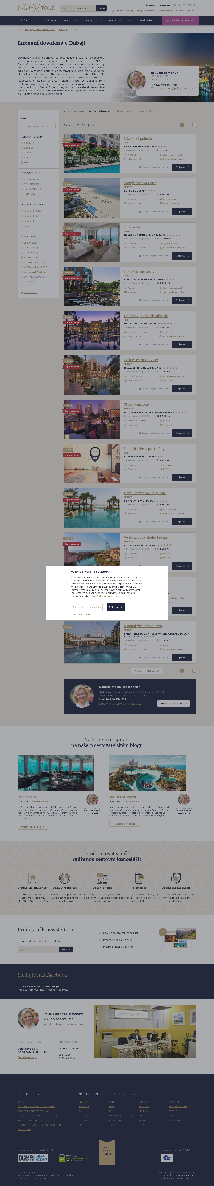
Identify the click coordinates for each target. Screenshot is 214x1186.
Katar (112, 1125)
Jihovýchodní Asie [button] (145, 22)
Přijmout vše (116, 607)
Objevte (180, 167)
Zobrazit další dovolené (147, 671)
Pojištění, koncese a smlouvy (35, 1111)
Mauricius (145, 1120)
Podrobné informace (107, 596)
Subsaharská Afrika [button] (115, 22)
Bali (81, 1111)
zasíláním (42, 941)
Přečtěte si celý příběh (32, 826)
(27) (32, 248)
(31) (32, 189)
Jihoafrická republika (122, 1115)
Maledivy (144, 1111)
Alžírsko (84, 1101)
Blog (139, 10)
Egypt (82, 1125)
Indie (111, 1106)
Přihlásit (65, 949)
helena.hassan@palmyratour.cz (173, 88)
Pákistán (174, 1101)
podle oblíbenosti (99, 111)
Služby (129, 10)
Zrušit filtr (30, 292)
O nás (179, 10)
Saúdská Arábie (178, 1106)
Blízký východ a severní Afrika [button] (56, 22)
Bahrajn (84, 1106)
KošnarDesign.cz (187, 1175)
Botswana (85, 1120)
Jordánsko (115, 1120)
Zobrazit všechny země (38, 126)
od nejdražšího (146, 111)
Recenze (150, 10)
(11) (27, 153)
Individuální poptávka (182, 20)
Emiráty (63, 29)
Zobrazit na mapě (27, 1057)
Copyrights (24, 1129)
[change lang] (37, 7)
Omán (142, 1125)
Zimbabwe (174, 1120)
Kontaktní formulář (171, 703)
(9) (28, 148)
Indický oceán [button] (88, 22)
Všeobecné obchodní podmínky (36, 1106)
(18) (32, 252)
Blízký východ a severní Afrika (40, 29)
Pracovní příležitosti (30, 1120)
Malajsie (144, 1106)
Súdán (172, 1115)
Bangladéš (85, 1115)
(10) (27, 157)
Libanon (143, 1101)
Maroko (144, 1115)
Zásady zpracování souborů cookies (40, 1125)
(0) (26, 162)
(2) (29, 143)
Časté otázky (165, 10)
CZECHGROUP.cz (187, 1178)
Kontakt (191, 10)
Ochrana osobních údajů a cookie (38, 1115)
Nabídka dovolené (23, 21)
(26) (30, 243)
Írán (111, 1111)
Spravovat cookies (81, 614)
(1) (31, 226)
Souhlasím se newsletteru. (42, 941)
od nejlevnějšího (124, 111)
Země (120, 10)
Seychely (174, 1111)
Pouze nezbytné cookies (87, 607)
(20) (40, 211)
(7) (32, 257)
